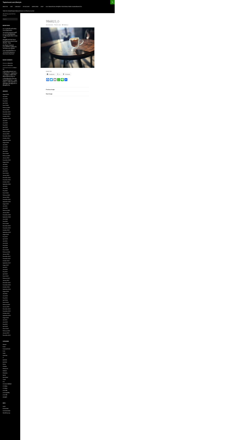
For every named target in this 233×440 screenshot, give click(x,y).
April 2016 (5, 300)
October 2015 (6, 313)
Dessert (4, 344)
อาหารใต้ (5, 394)
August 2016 (6, 291)
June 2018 (5, 243)
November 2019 (7, 228)
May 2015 (5, 324)
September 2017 (7, 263)
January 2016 (6, 306)
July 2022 (5, 186)
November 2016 (7, 284)
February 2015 (6, 330)
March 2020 (6, 223)
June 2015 (5, 322)
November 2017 (7, 258)
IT (3, 357)
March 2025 (6, 129)
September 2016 (7, 289)
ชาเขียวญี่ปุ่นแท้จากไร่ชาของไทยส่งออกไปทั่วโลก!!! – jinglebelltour (10, 80)
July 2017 (5, 267)
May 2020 (5, 221)
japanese (5, 359)
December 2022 (6, 177)
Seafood (5, 370)
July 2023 (5, 164)
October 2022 (6, 182)
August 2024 (6, 142)
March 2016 (6, 302)
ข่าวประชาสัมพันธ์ (7, 384)
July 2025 (5, 120)
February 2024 (6, 155)
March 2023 (6, 173)
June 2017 (5, 269)
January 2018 (6, 254)
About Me (5, 6)
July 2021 (5, 206)
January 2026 (6, 109)
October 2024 (6, 138)
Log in (4, 406)
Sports (4, 375)
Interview (5, 355)
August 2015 (6, 317)
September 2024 (7, 140)
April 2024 (5, 151)
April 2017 (5, 274)
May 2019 (5, 236)
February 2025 (6, 131)
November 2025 (7, 114)
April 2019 (5, 239)
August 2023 (6, 162)
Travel (4, 379)
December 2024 (6, 136)
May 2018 (5, 245)
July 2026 (5, 96)
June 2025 (5, 122)
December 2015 (6, 309)
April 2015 (5, 326)
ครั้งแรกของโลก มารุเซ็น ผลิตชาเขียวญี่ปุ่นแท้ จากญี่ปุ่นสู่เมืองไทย (10, 83)
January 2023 (6, 175)
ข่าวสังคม (5, 386)
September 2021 (7, 201)
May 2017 (5, 271)
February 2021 (6, 210)
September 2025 (7, 118)
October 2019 (6, 230)
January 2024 (6, 158)
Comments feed (6, 410)
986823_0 (65, 25)
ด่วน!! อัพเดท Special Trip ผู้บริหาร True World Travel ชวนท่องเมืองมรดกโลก (64, 6)
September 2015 (7, 315)
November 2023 (7, 160)
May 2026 (5, 101)
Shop (42, 6)
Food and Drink (6, 349)
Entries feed (5, 408)
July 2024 (5, 144)
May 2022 (5, 190)
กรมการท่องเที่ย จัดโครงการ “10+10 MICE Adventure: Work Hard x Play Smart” (9, 52)
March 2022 (6, 193)
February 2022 (6, 195)
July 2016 (5, 293)
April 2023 (5, 171)
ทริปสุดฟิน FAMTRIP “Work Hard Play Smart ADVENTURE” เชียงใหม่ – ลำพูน (10, 41)
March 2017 (6, 276)
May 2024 (5, 149)
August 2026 (6, 94)
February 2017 (6, 278)
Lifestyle (5, 366)
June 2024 (5, 147)
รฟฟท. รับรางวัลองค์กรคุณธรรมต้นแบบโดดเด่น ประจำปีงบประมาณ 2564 (18, 10)
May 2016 (5, 298)
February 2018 (6, 252)
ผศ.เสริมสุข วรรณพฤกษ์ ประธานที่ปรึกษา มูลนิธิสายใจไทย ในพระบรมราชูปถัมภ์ (10, 46)
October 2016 (6, 287)
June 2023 (5, 166)
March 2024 (6, 153)
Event (4, 346)
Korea (4, 364)
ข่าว (4, 381)
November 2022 (7, 179)
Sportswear (5, 377)
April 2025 (5, 127)
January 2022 (6, 197)
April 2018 (5, 247)
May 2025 (5, 125)
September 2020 (7, 217)
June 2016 (5, 295)
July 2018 (5, 241)
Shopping (5, 373)
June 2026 (5, 98)
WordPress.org (6, 413)
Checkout (17, 6)
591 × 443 (58, 25)
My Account (26, 6)
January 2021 (6, 212)
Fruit (4, 351)
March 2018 (6, 249)
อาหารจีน (5, 390)
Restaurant (5, 368)
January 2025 (6, 133)
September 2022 (7, 184)
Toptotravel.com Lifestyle (12, 2)
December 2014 (6, 335)
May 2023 (5, 168)
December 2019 (6, 225)
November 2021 (7, 199)
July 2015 (5, 320)
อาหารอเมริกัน (6, 392)
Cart (11, 6)
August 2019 (6, 234)
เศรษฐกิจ (5, 397)
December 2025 (6, 112)
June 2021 (5, 208)
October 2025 (6, 116)
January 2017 (6, 280)
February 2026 (6, 107)
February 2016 (6, 304)
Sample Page (35, 6)
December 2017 (6, 256)
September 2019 (7, 232)
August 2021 (6, 203)
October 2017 (6, 260)
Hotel (4, 353)
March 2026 (6, 105)
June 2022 (5, 188)
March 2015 (6, 328)
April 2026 (5, 103)
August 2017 (6, 265)
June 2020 (5, 219)
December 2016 (6, 282)
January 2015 (6, 333)
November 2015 (7, 311)
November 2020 (7, 214)
